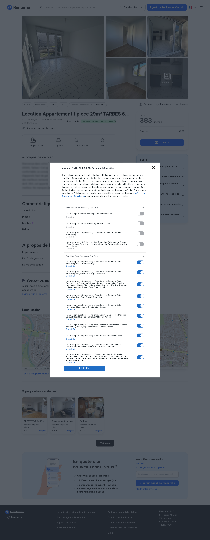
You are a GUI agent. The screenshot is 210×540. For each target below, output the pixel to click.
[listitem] (105, 207)
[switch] (140, 213)
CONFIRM (84, 368)
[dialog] (105, 270)
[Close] (154, 168)
